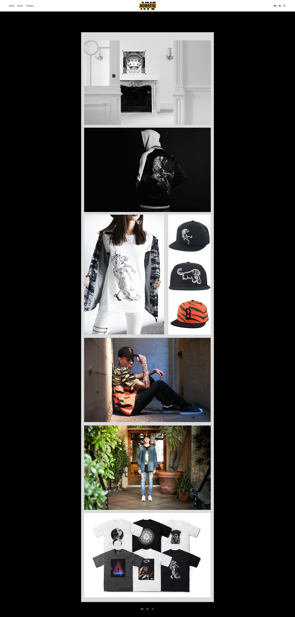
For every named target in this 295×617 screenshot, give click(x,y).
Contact (30, 5)
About (20, 5)
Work (11, 5)
